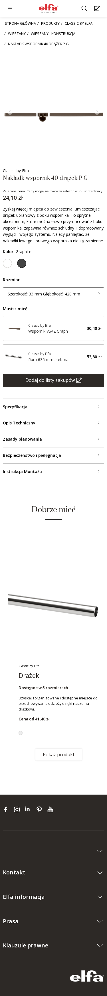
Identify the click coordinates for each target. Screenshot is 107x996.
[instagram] (18, 809)
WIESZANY (17, 33)
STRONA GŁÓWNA (20, 23)
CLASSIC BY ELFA (78, 23)
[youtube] (50, 809)
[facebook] (7, 809)
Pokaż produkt (58, 754)
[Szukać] (84, 8)
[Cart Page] (97, 8)
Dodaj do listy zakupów (50, 380)
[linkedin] (29, 809)
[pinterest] (40, 809)
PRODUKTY (50, 23)
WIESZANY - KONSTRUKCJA (53, 33)
